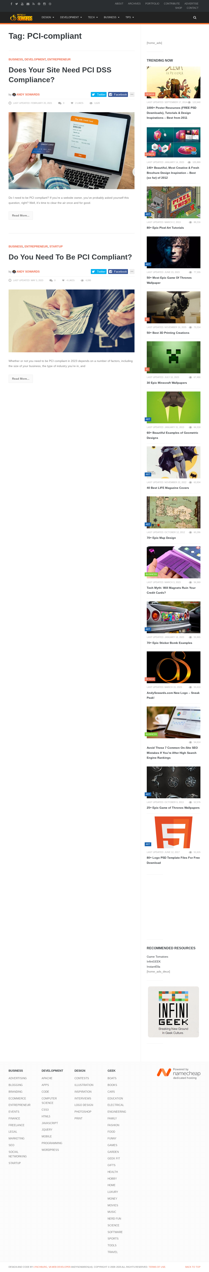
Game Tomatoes (157, 956)
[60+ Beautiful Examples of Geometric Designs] (173, 407)
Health (113, 1171)
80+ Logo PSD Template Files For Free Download (173, 860)
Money (112, 1198)
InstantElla (153, 966)
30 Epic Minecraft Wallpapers (167, 382)
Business (110, 17)
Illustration (83, 1085)
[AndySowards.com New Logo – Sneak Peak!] (173, 667)
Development (69, 17)
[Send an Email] (28, 3)
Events (14, 1111)
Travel (113, 1252)
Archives (134, 3)
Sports (113, 1238)
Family (112, 1118)
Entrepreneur (59, 59)
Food (111, 1131)
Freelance (16, 1125)
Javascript (50, 1123)
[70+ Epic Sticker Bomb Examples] (173, 617)
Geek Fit (114, 1158)
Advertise (191, 3)
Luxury (113, 1191)
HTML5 (46, 1116)
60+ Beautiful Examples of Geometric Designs (172, 435)
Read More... (20, 215)
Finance (14, 1118)
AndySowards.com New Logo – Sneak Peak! (173, 695)
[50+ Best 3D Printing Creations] (173, 307)
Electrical (116, 1105)
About (119, 3)
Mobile (47, 1136)
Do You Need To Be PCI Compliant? (70, 257)
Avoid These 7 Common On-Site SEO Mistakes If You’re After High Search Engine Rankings (172, 752)
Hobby (112, 1178)
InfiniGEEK (154, 961)
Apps (45, 1085)
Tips (128, 17)
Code (45, 1091)
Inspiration (82, 1091)
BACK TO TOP (192, 1267)
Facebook (120, 94)
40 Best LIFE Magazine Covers (168, 487)
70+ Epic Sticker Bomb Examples (169, 642)
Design (46, 17)
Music (112, 1211)
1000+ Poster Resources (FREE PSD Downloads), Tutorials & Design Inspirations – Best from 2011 (171, 112)
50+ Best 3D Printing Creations (168, 332)
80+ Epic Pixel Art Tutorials (165, 227)
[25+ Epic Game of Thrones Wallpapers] (173, 782)
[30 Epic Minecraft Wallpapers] (173, 357)
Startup (56, 246)
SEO (11, 1145)
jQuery (47, 1129)
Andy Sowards (28, 94)
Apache (47, 1078)
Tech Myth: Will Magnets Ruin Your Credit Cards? (171, 590)
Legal (13, 1131)
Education (115, 1098)
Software (115, 1232)
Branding (15, 1091)
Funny (112, 1138)
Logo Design (83, 1105)
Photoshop (82, 1111)
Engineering (117, 1111)
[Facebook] (12, 3)
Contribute (172, 3)
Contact (192, 8)
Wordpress (50, 1149)
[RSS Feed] (34, 3)
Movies (113, 1205)
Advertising (18, 1078)
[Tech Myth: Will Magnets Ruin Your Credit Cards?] (173, 562)
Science (113, 1225)
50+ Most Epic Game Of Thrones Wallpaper (169, 280)
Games (112, 1145)
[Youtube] (22, 3)
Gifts (112, 1165)
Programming (52, 1143)
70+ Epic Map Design (161, 537)
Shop (178, 8)
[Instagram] (45, 3)
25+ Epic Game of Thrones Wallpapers (173, 807)
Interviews (82, 1098)
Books (112, 1085)
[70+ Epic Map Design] (173, 512)
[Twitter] (17, 3)
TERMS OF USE (157, 1267)
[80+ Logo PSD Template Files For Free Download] (173, 832)
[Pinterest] (39, 3)
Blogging (16, 1085)
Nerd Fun (114, 1218)
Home (112, 1185)
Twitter (101, 94)
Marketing (16, 1138)
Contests (81, 1078)
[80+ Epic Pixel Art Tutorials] (173, 202)
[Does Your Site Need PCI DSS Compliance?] (72, 150)
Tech (91, 17)
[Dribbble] (50, 3)
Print (78, 1118)
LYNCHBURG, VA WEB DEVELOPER (52, 1267)
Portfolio (152, 3)
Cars (111, 1091)
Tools (112, 1245)
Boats (112, 1078)
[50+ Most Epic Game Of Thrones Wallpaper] (173, 252)
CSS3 (45, 1109)
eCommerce (17, 1098)
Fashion (113, 1125)
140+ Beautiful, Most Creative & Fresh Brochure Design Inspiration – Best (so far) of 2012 (173, 172)
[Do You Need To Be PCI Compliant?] (72, 320)
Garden (113, 1151)
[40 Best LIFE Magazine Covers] (173, 462)
